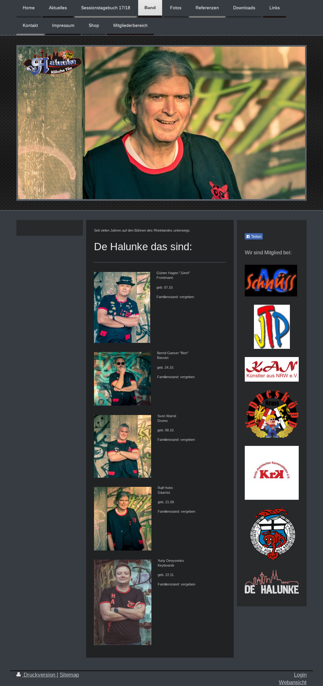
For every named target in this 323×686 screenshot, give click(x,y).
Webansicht (293, 682)
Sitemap (69, 675)
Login (300, 675)
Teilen (255, 236)
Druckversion (39, 675)
